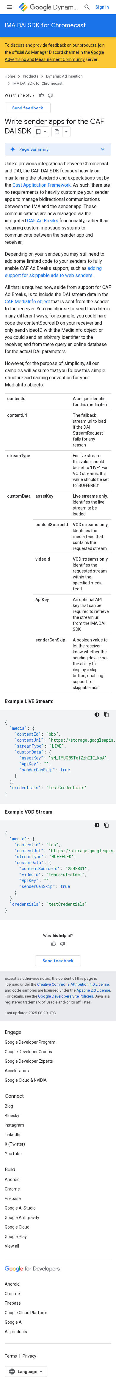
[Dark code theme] (97, 714)
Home (10, 76)
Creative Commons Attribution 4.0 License (73, 984)
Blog (9, 1106)
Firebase (13, 1198)
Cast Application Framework (41, 185)
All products (16, 1331)
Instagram (14, 1125)
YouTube (13, 1153)
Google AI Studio (20, 1208)
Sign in (102, 7)
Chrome (12, 1189)
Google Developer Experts (29, 1061)
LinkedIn (12, 1134)
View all (12, 1246)
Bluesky (12, 1115)
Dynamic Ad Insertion (66, 7)
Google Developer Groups (28, 1051)
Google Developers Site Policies (65, 996)
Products (30, 76)
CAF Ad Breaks (42, 221)
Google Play (16, 1236)
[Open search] (87, 7)
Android (12, 1179)
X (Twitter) (15, 1144)
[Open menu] (9, 7)
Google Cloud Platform (26, 1312)
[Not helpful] (50, 95)
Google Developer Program (30, 1042)
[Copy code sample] (106, 714)
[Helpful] (41, 95)
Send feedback (27, 108)
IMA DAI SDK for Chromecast (45, 25)
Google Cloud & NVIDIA (26, 1080)
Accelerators (17, 1070)
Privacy (29, 1356)
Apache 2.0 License (93, 990)
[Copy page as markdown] (57, 132)
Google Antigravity (22, 1217)
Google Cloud (17, 1227)
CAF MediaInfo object (27, 301)
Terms (11, 1356)
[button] (58, 149)
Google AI (14, 1322)
